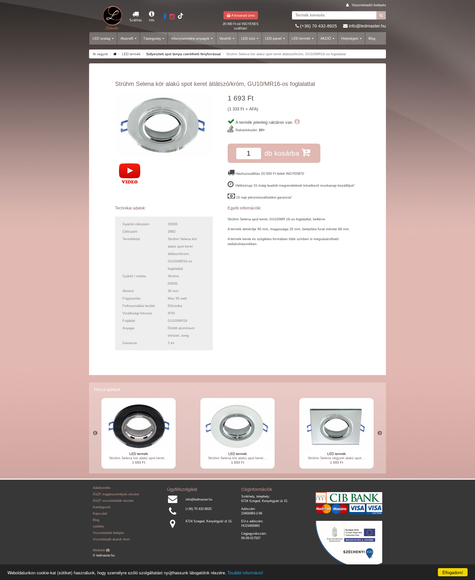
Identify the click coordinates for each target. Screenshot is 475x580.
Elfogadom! (452, 572)
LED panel (274, 38)
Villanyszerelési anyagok (190, 38)
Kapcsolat (100, 513)
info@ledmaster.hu (367, 26)
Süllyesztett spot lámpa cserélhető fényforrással (183, 54)
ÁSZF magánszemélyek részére (116, 494)
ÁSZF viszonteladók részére (113, 501)
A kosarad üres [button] (243, 15)
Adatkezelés (102, 488)
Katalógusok (102, 507)
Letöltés (98, 526)
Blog (371, 38)
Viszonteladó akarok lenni (111, 539)
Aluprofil (127, 38)
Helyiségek (350, 38)
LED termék (301, 38)
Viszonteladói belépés (369, 5)
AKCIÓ (326, 38)
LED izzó (248, 38)
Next (379, 433)
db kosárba (282, 153)
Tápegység (152, 38)
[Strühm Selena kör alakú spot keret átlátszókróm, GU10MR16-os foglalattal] (164, 125)
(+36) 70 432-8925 (318, 26)
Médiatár (99, 550)
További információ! (245, 572)
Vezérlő (225, 38)
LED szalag (102, 38)
